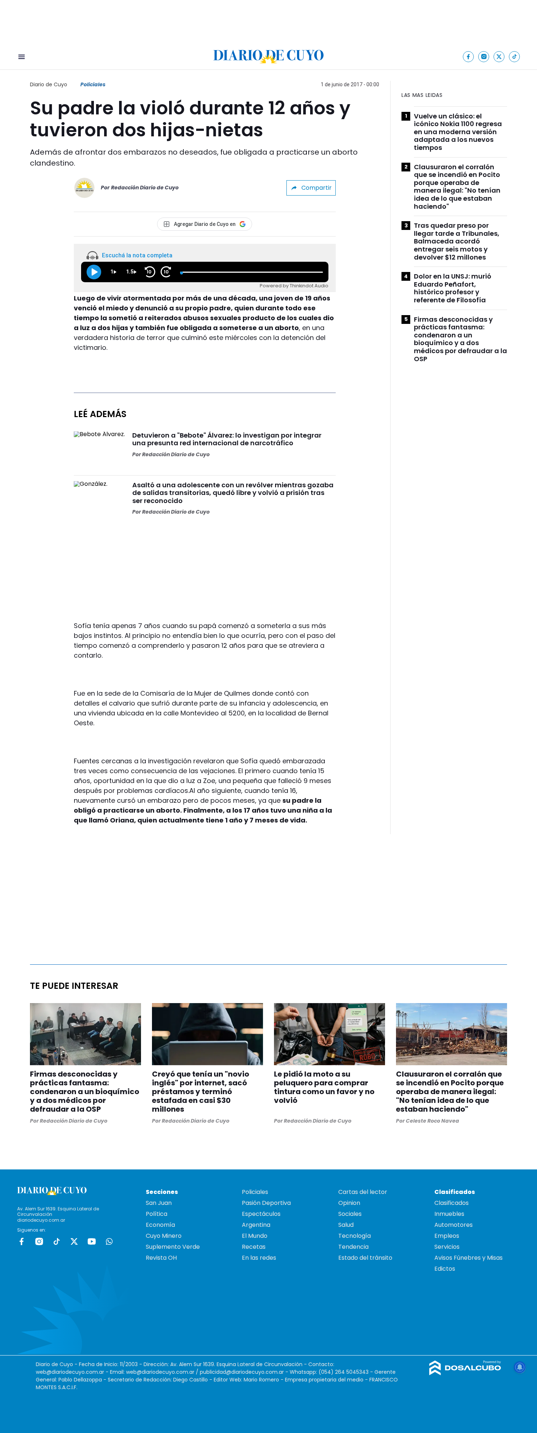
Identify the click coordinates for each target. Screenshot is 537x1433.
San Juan (159, 1203)
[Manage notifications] (520, 1367)
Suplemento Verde (173, 1247)
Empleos (446, 1236)
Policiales (93, 84)
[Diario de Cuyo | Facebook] (468, 56)
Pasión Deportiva (266, 1203)
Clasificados (451, 1203)
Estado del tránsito (365, 1258)
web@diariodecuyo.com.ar (70, 1372)
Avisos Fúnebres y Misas (468, 1258)
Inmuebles (449, 1214)
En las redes (259, 1258)
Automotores (453, 1225)
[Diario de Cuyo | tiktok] (514, 56)
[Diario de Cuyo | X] (499, 56)
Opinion (349, 1203)
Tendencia (353, 1247)
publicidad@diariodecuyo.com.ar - (245, 1372)
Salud (346, 1225)
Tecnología (354, 1236)
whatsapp (109, 1241)
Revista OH (161, 1258)
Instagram (39, 1241)
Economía (160, 1225)
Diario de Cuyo (48, 84)
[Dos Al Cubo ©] (465, 1373)
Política (156, 1214)
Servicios (447, 1247)
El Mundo (254, 1236)
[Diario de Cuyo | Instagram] (484, 56)
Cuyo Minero (164, 1236)
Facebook (21, 1241)
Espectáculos (261, 1214)
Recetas (254, 1247)
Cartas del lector (362, 1192)
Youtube (91, 1241)
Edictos (444, 1268)
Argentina (256, 1225)
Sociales (350, 1214)
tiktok (56, 1241)
